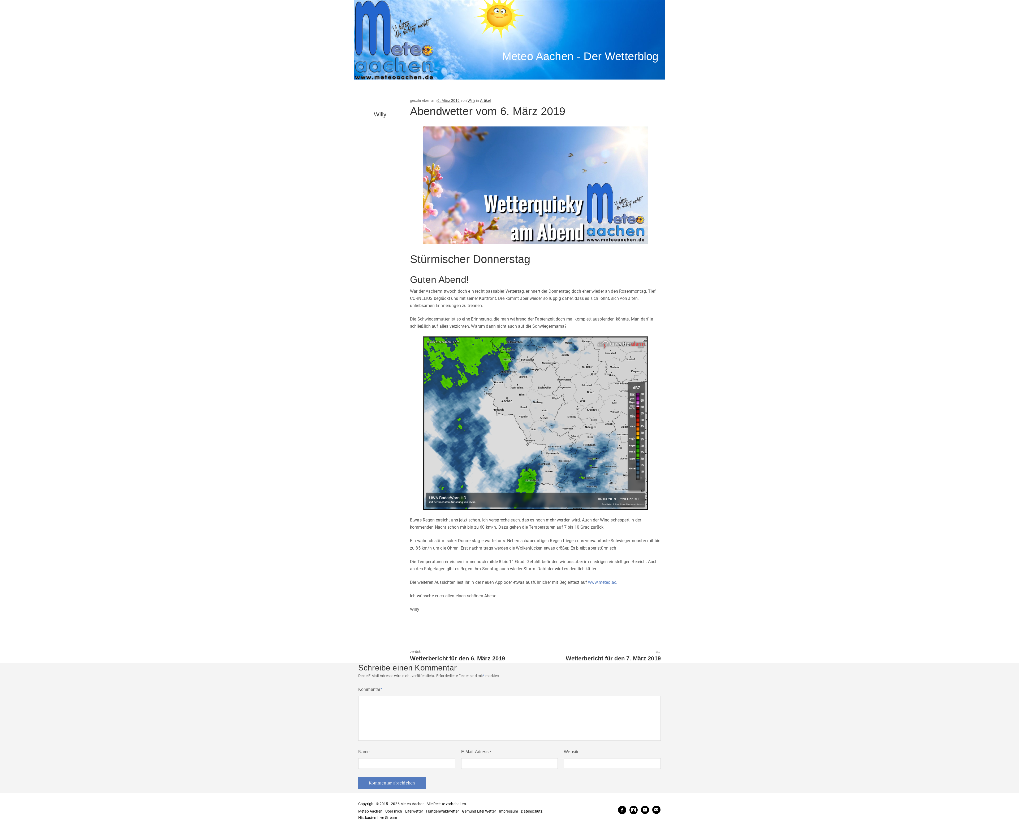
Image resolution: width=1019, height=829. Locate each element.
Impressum (508, 811)
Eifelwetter (414, 811)
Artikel (485, 100)
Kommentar (370, 689)
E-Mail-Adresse (476, 751)
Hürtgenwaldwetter (442, 811)
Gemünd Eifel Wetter (479, 811)
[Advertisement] (452, 88)
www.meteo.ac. (602, 582)
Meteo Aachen (370, 811)
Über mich (393, 811)
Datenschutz (531, 811)
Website (572, 751)
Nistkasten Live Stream (377, 817)
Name (364, 751)
